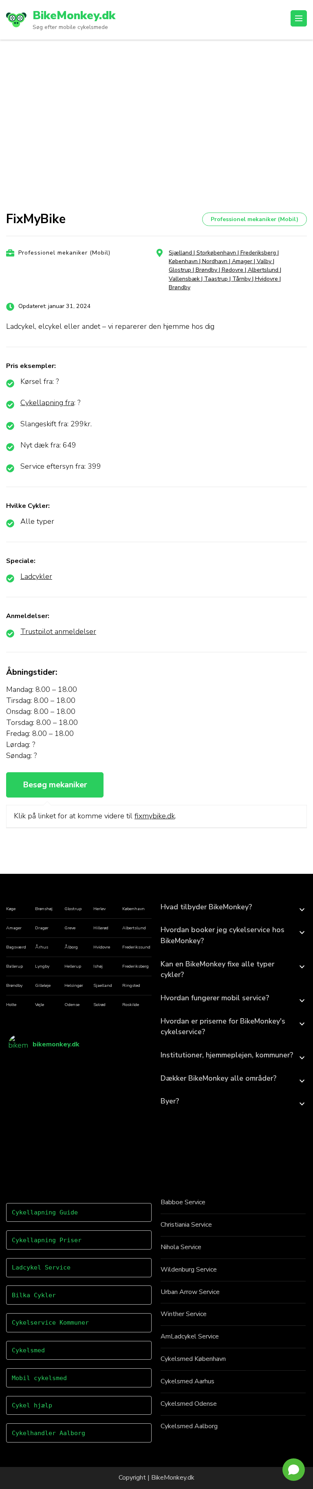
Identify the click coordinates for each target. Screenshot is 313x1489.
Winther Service (184, 1314)
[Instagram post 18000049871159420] (132, 1149)
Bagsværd (16, 947)
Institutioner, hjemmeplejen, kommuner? (227, 1055)
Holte (11, 1005)
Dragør (41, 928)
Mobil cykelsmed (39, 1378)
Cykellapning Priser (47, 1240)
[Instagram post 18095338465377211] (132, 1079)
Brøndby (14, 985)
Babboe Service (183, 1202)
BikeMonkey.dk (74, 15)
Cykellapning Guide (45, 1212)
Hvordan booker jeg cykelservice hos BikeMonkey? (222, 935)
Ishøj (98, 966)
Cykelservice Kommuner (50, 1322)
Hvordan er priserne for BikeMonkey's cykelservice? (223, 1026)
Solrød (99, 1005)
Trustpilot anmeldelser (58, 631)
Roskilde (130, 1005)
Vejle (39, 1005)
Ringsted (131, 985)
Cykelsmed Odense (189, 1403)
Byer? (170, 1101)
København (133, 909)
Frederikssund (136, 947)
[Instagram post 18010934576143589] (96, 1149)
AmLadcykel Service (190, 1336)
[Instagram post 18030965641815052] (132, 1114)
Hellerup (72, 966)
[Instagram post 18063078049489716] (26, 1114)
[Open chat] (293, 1469)
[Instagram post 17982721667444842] (26, 1149)
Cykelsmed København (193, 1358)
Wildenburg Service (189, 1269)
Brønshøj (44, 909)
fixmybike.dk (154, 816)
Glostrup (73, 909)
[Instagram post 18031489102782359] (61, 1079)
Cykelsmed (28, 1350)
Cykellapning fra (47, 403)
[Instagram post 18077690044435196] (61, 1114)
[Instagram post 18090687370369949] (96, 1079)
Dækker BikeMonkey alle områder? (218, 1078)
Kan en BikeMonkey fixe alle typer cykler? (217, 969)
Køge (10, 909)
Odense (71, 1005)
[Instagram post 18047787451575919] (61, 1149)
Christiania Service (186, 1224)
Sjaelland (102, 985)
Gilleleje (43, 985)
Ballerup (14, 966)
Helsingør (73, 985)
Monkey (175, 1477)
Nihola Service (181, 1247)
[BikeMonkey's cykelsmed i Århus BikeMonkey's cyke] (26, 1079)
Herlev (99, 909)
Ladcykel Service (41, 1267)
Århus (41, 947)
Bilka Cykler (34, 1295)
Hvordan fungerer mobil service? (215, 998)
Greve (69, 928)
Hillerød (100, 928)
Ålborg (71, 947)
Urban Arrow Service (190, 1291)
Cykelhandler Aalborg (48, 1433)
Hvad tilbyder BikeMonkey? (206, 907)
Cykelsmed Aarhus (187, 1381)
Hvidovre (101, 947)
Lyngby (42, 966)
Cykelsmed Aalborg (189, 1426)
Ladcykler (36, 576)
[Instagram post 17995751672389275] (96, 1114)
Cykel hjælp (32, 1405)
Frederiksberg (135, 966)
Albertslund (134, 928)
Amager (14, 928)
